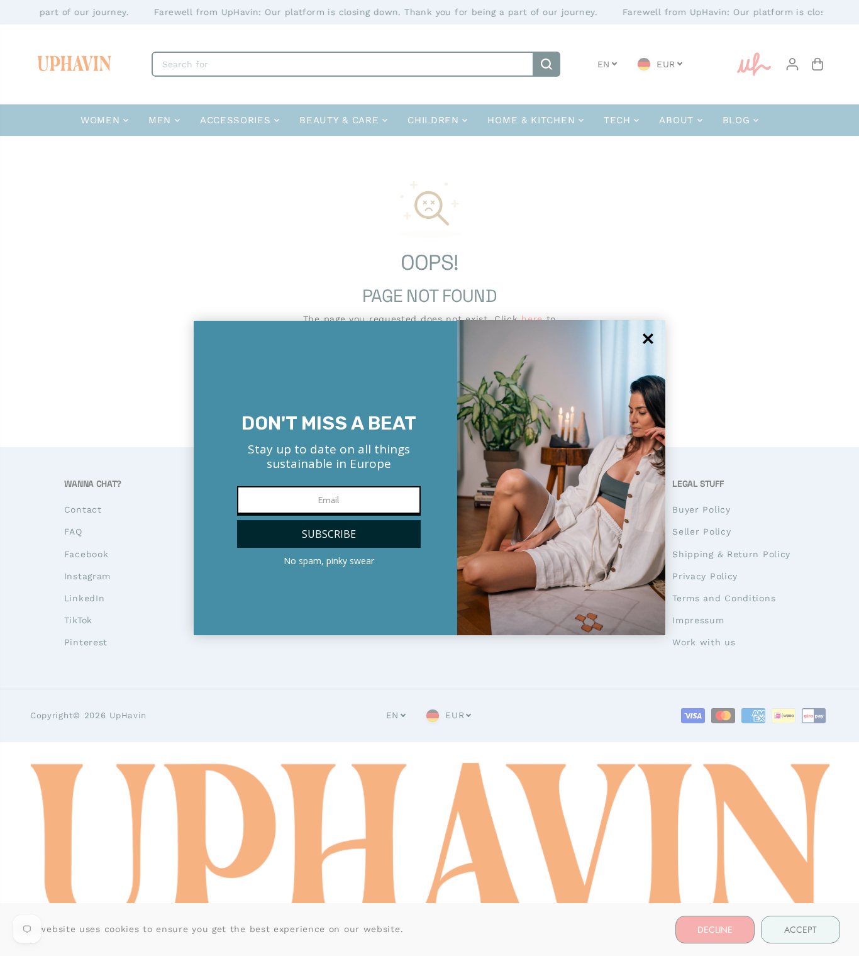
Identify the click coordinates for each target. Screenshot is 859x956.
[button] (329, 534)
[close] (648, 338)
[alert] (429, 478)
